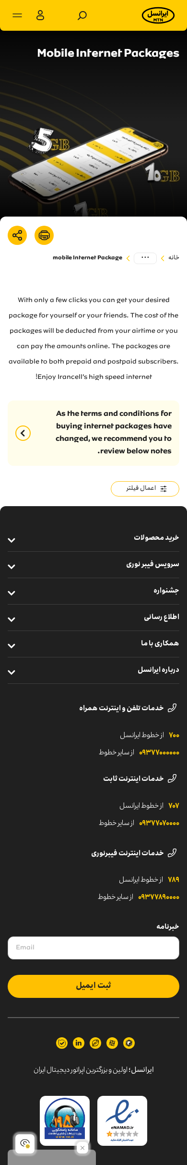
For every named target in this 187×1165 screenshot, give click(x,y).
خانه (173, 258)
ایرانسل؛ (141, 1070)
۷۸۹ (173, 880)
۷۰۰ (174, 735)
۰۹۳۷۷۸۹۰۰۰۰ (158, 897)
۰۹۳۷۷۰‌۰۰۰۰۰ (159, 753)
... (145, 258)
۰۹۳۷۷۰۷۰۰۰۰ (159, 823)
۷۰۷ (173, 806)
